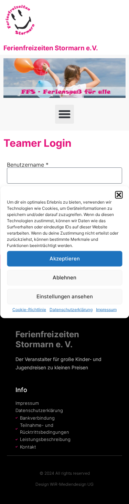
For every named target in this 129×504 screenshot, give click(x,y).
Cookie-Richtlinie (29, 309)
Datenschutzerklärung (71, 309)
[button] (118, 194)
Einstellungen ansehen (64, 296)
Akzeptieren (65, 258)
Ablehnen (64, 277)
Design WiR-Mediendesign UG (64, 484)
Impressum (106, 309)
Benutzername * (28, 164)
